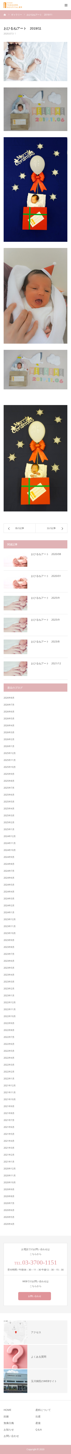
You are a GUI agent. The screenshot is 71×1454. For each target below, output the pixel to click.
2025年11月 (10, 760)
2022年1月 (9, 1078)
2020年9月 (9, 1189)
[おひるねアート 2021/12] (15, 668)
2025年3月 (9, 815)
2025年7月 (9, 787)
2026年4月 (9, 725)
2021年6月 (9, 1127)
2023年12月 (10, 919)
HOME (7, 1410)
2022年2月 (9, 1071)
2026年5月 (9, 718)
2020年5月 (9, 1217)
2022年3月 (9, 1064)
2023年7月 (9, 953)
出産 (38, 1416)
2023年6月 (9, 960)
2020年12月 (10, 1168)
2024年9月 (9, 857)
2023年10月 (10, 933)
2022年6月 (9, 1043)
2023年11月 (10, 926)
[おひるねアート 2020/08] (15, 559)
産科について (43, 1410)
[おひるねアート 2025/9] (15, 603)
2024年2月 (9, 905)
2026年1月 (9, 746)
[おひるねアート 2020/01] (15, 581)
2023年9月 (9, 940)
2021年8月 (9, 1113)
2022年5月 (9, 1050)
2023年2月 (9, 988)
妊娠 (6, 1416)
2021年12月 (10, 1085)
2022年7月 (9, 1037)
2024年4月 (9, 891)
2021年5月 (9, 1134)
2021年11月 (10, 1092)
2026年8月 (9, 697)
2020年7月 (9, 1203)
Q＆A (39, 1429)
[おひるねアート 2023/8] (15, 647)
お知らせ (9, 1429)
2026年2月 (9, 739)
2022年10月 (10, 1016)
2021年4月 (9, 1140)
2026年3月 (9, 732)
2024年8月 (9, 863)
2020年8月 (9, 1196)
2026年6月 (9, 711)
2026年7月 (9, 704)
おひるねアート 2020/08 (46, 554)
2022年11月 (10, 1009)
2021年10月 (10, 1099)
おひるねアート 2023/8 (45, 641)
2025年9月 (9, 773)
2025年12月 (10, 753)
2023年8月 (9, 947)
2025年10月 (10, 767)
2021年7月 (9, 1120)
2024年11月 (10, 843)
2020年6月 (9, 1210)
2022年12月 (10, 1002)
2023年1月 (9, 995)
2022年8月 (9, 1030)
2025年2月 (9, 822)
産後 (38, 1423)
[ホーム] (5, 14)
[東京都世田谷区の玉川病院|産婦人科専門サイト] (14, 5)
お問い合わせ (34, 1296)
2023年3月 (9, 981)
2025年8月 (9, 780)
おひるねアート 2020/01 (46, 576)
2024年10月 (10, 850)
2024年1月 (9, 912)
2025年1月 (9, 829)
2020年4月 (9, 1224)
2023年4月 (9, 974)
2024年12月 (10, 836)
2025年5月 (9, 801)
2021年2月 (9, 1154)
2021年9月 (9, 1106)
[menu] (66, 5)
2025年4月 (9, 808)
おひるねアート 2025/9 (45, 597)
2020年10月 (10, 1182)
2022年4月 (9, 1057)
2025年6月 (9, 794)
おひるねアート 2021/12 (46, 663)
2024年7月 (9, 870)
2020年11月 (10, 1175)
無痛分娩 (9, 1423)
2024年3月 (9, 898)
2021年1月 (9, 1161)
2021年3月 (9, 1147)
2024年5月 (9, 884)
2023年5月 (9, 967)
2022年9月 (9, 1023)
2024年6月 (9, 877)
